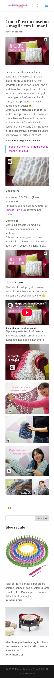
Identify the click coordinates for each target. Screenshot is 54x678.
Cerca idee (41, 518)
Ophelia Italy (13, 209)
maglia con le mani (14, 31)
